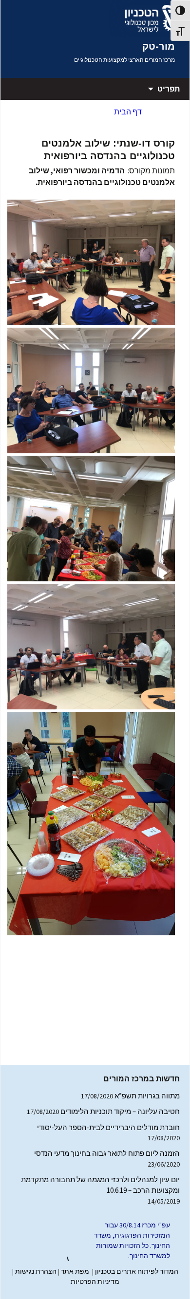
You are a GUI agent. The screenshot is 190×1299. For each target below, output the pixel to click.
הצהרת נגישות (36, 1271)
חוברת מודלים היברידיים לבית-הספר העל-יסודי (108, 1127)
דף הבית (128, 111)
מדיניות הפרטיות (95, 1281)
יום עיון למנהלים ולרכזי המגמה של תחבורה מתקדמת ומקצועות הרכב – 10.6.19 (100, 1185)
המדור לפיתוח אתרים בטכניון (136, 1271)
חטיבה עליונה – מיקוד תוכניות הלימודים (120, 1111)
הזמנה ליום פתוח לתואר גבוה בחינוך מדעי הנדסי (107, 1153)
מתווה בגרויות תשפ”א (147, 1095)
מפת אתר (75, 1271)
